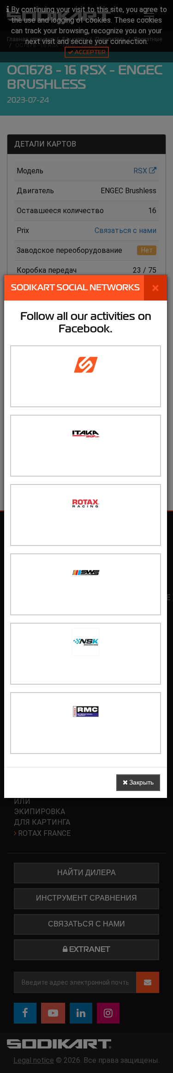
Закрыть (141, 782)
